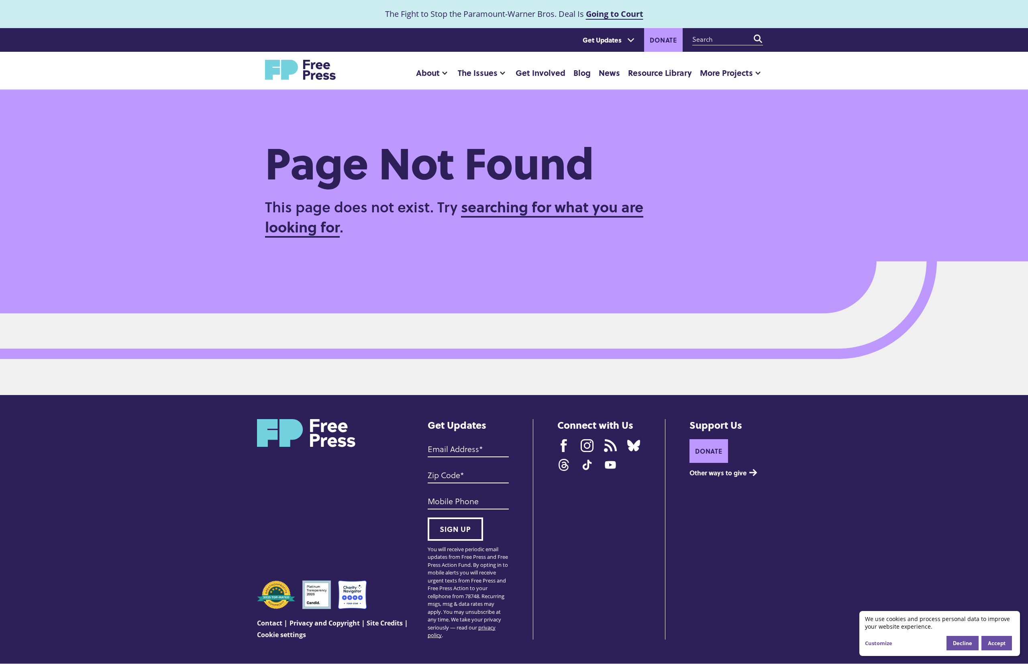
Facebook (563, 445)
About (428, 72)
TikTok (587, 464)
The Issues (478, 72)
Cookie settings (281, 634)
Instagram (587, 445)
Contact (269, 623)
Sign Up (455, 529)
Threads (563, 464)
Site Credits (385, 623)
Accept (997, 643)
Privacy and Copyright (325, 623)
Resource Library (660, 72)
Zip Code (444, 475)
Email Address (453, 449)
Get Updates (602, 40)
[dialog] (939, 633)
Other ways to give (718, 472)
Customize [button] (878, 643)
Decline (962, 643)
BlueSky (633, 445)
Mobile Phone (453, 501)
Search (758, 39)
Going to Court (614, 13)
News (609, 72)
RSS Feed (610, 445)
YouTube (610, 464)
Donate (663, 40)
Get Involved (540, 72)
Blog (582, 72)
